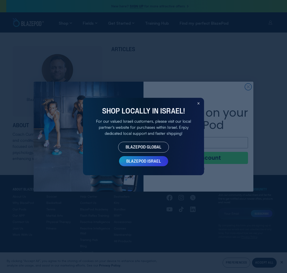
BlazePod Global (143, 147)
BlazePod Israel (143, 161)
